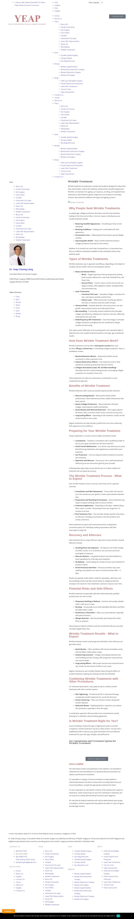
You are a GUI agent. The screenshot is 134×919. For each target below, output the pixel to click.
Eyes (56, 53)
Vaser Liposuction (67, 92)
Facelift (63, 36)
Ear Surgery (65, 30)
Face (56, 21)
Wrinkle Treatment (68, 50)
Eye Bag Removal (68, 61)
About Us (58, 19)
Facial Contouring (67, 27)
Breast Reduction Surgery (71, 72)
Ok (118, 916)
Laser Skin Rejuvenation (70, 41)
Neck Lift (64, 44)
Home (56, 16)
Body (56, 78)
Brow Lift (64, 24)
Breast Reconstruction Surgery (72, 69)
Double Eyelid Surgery (69, 55)
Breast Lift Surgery (68, 75)
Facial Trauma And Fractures (72, 84)
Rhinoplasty (65, 47)
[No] (131, 916)
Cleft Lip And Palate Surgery (71, 81)
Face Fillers (65, 33)
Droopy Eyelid (66, 58)
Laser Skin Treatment (69, 86)
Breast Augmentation (69, 67)
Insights (57, 5)
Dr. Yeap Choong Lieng (21, 269)
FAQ (56, 2)
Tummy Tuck (66, 89)
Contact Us (58, 95)
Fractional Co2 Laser (68, 38)
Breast (57, 64)
